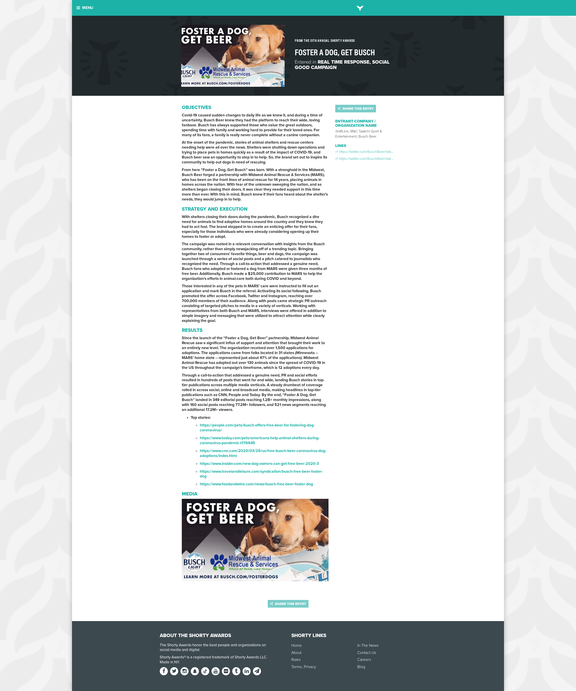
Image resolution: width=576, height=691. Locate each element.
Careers (364, 659)
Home (296, 645)
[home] (360, 8)
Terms (296, 666)
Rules (296, 659)
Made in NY (169, 662)
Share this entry (358, 109)
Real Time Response (343, 62)
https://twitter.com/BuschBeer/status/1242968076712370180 (384, 151)
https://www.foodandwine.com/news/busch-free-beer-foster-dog (256, 484)
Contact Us (366, 652)
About (296, 652)
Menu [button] (87, 7)
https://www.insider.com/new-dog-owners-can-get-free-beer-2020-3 (259, 463)
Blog (361, 666)
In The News (368, 645)
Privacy (310, 666)
